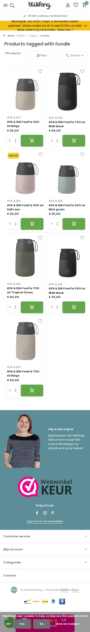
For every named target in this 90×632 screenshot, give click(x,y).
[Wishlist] (75, 5)
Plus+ (75, 590)
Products (12, 53)
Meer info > (65, 30)
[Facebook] (37, 513)
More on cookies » (67, 624)
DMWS (64, 590)
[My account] (68, 5)
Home (21, 35)
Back (11, 35)
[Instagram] (45, 513)
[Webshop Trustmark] (45, 487)
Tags (32, 35)
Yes (21, 624)
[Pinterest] (53, 513)
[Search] (11, 5)
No (41, 624)
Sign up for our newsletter (45, 521)
